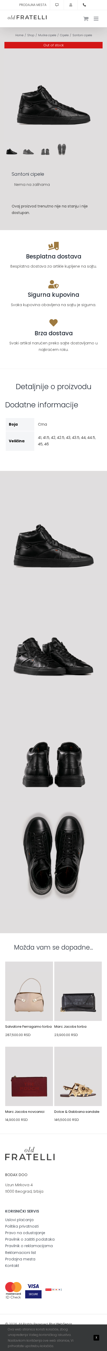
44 (83, 437)
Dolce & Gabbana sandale (76, 1111)
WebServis (64, 1324)
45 (40, 444)
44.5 (91, 437)
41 (39, 437)
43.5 (75, 437)
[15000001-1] (78, 973)
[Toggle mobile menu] (96, 18)
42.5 (60, 437)
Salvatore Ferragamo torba (28, 1026)
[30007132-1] (29, 1059)
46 (46, 444)
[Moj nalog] (70, 5)
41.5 (46, 437)
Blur (52, 1324)
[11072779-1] (78, 1059)
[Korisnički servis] (57, 5)
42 (53, 437)
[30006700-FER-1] (29, 973)
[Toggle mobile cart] (86, 18)
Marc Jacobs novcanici (24, 1111)
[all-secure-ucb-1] (53, 1290)
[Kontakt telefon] (84, 5)
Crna (42, 424)
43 (68, 437)
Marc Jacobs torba (70, 1026)
